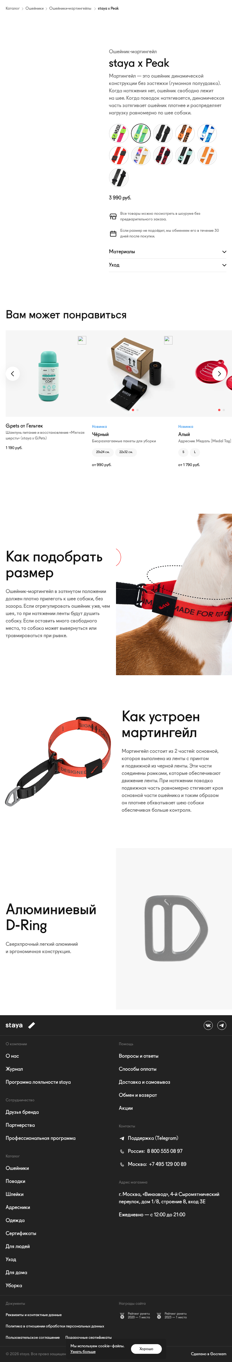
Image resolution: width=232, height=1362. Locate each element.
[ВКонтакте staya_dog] (208, 1025)
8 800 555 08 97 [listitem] (155, 1151)
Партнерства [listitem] (20, 1125)
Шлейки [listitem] (14, 1194)
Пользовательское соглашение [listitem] (33, 1338)
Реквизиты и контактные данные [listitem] (34, 1315)
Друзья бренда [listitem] (22, 1112)
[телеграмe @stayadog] (221, 1025)
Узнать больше (83, 1352)
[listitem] (148, 1138)
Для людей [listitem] (18, 1246)
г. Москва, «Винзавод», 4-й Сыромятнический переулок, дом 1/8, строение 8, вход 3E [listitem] (169, 1198)
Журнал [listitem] (14, 1069)
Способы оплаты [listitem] (137, 1069)
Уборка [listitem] (14, 1285)
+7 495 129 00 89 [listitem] (157, 1164)
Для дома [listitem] (16, 1272)
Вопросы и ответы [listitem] (138, 1056)
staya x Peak (108, 8)
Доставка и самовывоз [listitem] (144, 1082)
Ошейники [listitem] (17, 1168)
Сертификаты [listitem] (21, 1233)
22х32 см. (126, 452)
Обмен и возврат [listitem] (138, 1095)
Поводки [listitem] (15, 1181)
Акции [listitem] (126, 1108)
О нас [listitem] (12, 1056)
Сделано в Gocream (208, 1354)
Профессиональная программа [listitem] (41, 1138)
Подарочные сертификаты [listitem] (88, 1338)
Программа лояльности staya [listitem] (38, 1082)
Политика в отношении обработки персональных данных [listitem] (55, 1326)
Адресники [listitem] (18, 1207)
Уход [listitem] (11, 1259)
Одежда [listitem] (15, 1220)
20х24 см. (102, 452)
